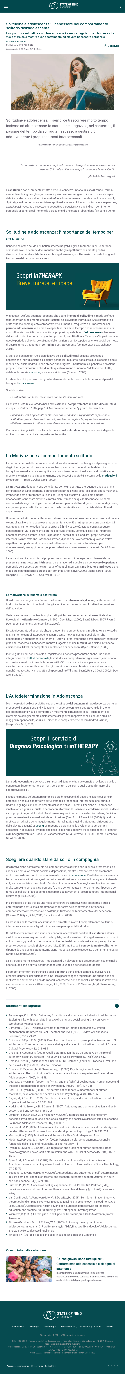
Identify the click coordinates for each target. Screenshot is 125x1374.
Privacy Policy (37, 1366)
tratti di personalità (38, 658)
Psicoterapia (50, 1326)
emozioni (34, 372)
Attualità (110, 1326)
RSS (93, 1353)
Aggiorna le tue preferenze (18, 1366)
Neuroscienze (68, 1326)
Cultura (97, 1326)
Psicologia (34, 1326)
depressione (78, 875)
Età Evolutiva (18, 1326)
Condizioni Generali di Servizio (57, 1353)
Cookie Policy (50, 1366)
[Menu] (6, 6)
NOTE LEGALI (36, 1353)
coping (40, 825)
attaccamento (27, 383)
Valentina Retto (17, 41)
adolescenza (93, 332)
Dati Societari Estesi (81, 1353)
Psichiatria (85, 1326)
